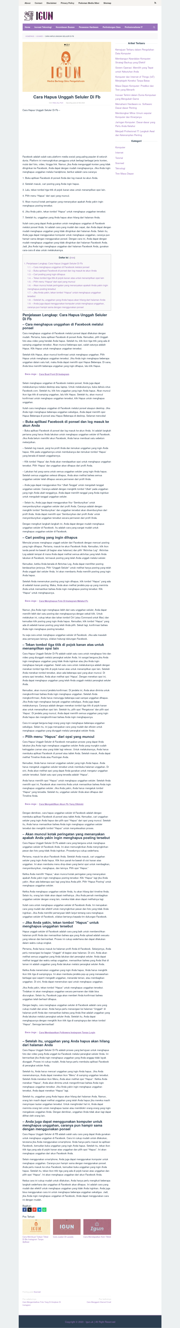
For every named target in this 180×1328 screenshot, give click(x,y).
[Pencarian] (154, 27)
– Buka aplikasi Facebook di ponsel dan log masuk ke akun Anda (62, 270)
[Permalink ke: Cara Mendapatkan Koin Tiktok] (97, 1227)
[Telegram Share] (39, 1210)
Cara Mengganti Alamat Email (99, 1300)
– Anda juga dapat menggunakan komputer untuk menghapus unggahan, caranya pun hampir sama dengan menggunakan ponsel (65, 305)
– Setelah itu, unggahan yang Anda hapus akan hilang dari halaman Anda (66, 299)
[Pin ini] (34, 1210)
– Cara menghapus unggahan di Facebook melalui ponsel (58, 267)
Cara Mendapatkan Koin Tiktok (97, 1236)
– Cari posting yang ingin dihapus (46, 274)
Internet (119, 152)
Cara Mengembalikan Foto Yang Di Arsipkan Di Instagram (41, 1302)
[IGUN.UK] (38, 15)
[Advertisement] (66, 133)
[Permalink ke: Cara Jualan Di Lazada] (67, 1227)
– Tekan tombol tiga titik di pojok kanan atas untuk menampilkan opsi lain (65, 278)
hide (72, 257)
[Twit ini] (29, 1210)
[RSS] (155, 3)
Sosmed (37, 1291)
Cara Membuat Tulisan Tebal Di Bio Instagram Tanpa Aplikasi (35, 1239)
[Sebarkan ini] (24, 1210)
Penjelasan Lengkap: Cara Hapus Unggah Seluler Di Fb (53, 263)
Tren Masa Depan (124, 173)
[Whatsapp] (44, 1210)
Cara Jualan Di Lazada (63, 1236)
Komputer (120, 147)
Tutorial (119, 158)
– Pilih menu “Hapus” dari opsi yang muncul (51, 281)
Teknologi (120, 168)
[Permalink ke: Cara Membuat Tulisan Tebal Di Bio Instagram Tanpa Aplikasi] (36, 1227)
